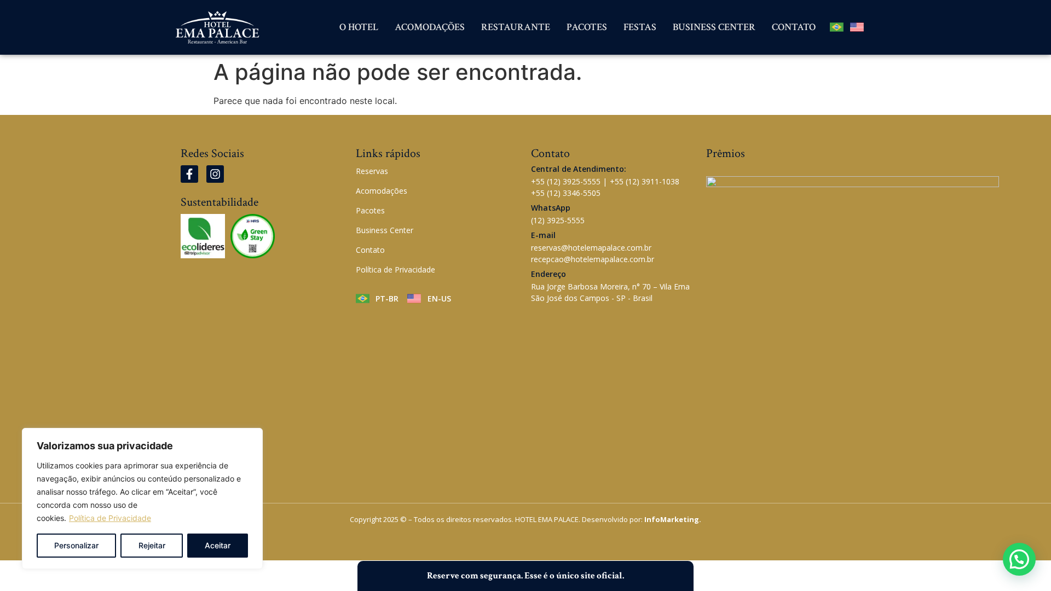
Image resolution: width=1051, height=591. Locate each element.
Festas (639, 27)
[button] (1019, 559)
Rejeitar (151, 545)
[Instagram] (215, 174)
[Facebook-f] (189, 174)
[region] (142, 498)
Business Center (714, 27)
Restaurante (515, 27)
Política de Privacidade (110, 518)
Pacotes (587, 27)
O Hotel (358, 27)
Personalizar (76, 545)
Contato (794, 27)
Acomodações (430, 27)
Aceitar (217, 545)
